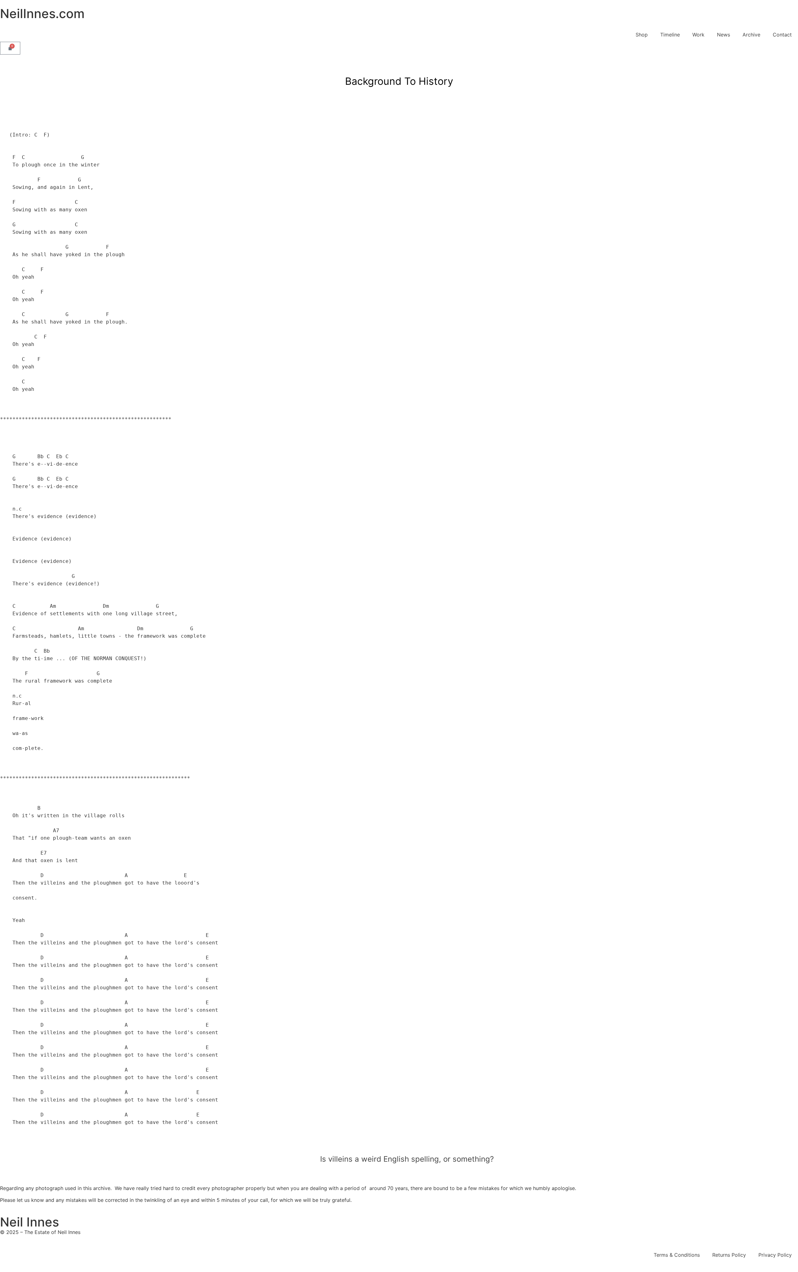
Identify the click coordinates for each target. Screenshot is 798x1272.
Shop (642, 34)
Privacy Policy (775, 1255)
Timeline (670, 34)
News (723, 34)
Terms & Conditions (677, 1255)
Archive (751, 34)
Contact (782, 34)
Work (698, 34)
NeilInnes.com (42, 13)
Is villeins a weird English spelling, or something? (407, 1159)
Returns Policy (729, 1255)
